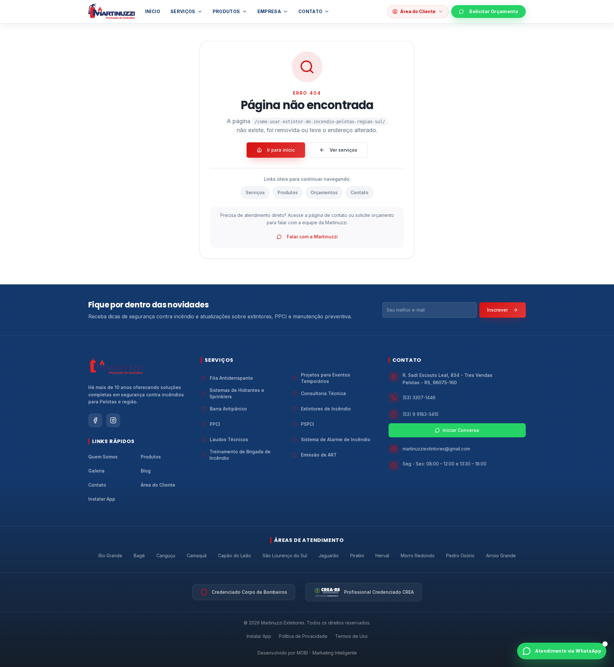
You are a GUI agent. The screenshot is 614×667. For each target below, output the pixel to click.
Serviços (182, 11)
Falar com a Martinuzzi (312, 236)
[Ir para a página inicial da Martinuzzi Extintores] (115, 365)
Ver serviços (343, 150)
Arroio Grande (501, 555)
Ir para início (281, 150)
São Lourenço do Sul (285, 555)
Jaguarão (329, 555)
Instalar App (259, 636)
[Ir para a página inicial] (111, 11)
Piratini (357, 555)
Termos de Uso (351, 636)
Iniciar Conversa (461, 430)
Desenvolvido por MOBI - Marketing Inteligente (307, 652)
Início (152, 11)
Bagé (139, 555)
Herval (382, 555)
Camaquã (197, 555)
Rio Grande (110, 555)
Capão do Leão (234, 555)
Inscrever (497, 310)
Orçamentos (324, 192)
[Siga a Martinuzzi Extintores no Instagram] (113, 420)
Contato (310, 11)
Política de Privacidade (303, 636)
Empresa (269, 11)
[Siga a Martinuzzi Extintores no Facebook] (95, 420)
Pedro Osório (460, 555)
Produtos (226, 11)
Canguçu (165, 555)
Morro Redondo (418, 555)
